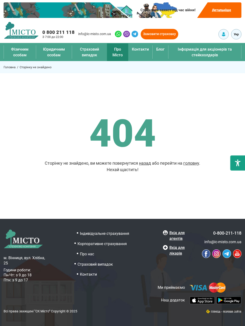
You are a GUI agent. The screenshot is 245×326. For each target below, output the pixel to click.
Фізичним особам (19, 52)
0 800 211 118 (58, 32)
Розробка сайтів (232, 311)
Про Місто (117, 52)
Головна (10, 67)
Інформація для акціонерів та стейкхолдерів (205, 52)
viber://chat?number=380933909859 (126, 34)
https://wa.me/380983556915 (118, 34)
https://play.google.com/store (228, 300)
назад (145, 163)
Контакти (140, 49)
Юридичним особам (54, 52)
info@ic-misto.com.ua (94, 34)
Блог (160, 49)
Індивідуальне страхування (104, 233)
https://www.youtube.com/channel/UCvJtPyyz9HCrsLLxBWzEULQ (237, 253)
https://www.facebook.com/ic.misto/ (206, 253)
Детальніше (221, 10)
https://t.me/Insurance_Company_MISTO (134, 34)
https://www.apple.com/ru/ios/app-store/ (202, 300)
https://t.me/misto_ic (227, 253)
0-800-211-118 (227, 233)
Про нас (87, 254)
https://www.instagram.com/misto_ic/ (216, 253)
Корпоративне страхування (102, 244)
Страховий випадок (89, 52)
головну (191, 163)
